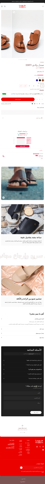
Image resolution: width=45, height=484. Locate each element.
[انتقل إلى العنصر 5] (20, 59)
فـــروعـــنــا (27, 447)
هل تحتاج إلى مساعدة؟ (5, 103)
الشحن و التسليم (20, 449)
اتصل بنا (20, 443)
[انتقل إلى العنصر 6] (19, 59)
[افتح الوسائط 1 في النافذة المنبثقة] (14, 12)
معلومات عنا (27, 442)
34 (42, 85)
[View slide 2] (23, 432)
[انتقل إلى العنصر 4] (21, 59)
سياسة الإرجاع (21, 446)
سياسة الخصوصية (20, 452)
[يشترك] (21, 467)
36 (33, 85)
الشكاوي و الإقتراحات (28, 450)
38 (25, 85)
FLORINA (42, 62)
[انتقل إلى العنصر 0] (26, 59)
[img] (36, 153)
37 (29, 85)
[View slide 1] (24, 432)
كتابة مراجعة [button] (22, 146)
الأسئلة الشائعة (31, 353)
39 (20, 85)
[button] (40, 75)
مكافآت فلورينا (28, 453)
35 (37, 85)
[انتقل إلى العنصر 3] (23, 59)
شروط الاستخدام (20, 455)
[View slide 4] (20, 432)
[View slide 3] (21, 432)
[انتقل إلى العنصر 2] (24, 59)
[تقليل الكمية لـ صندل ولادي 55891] (42, 99)
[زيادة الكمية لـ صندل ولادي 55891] (37, 99)
